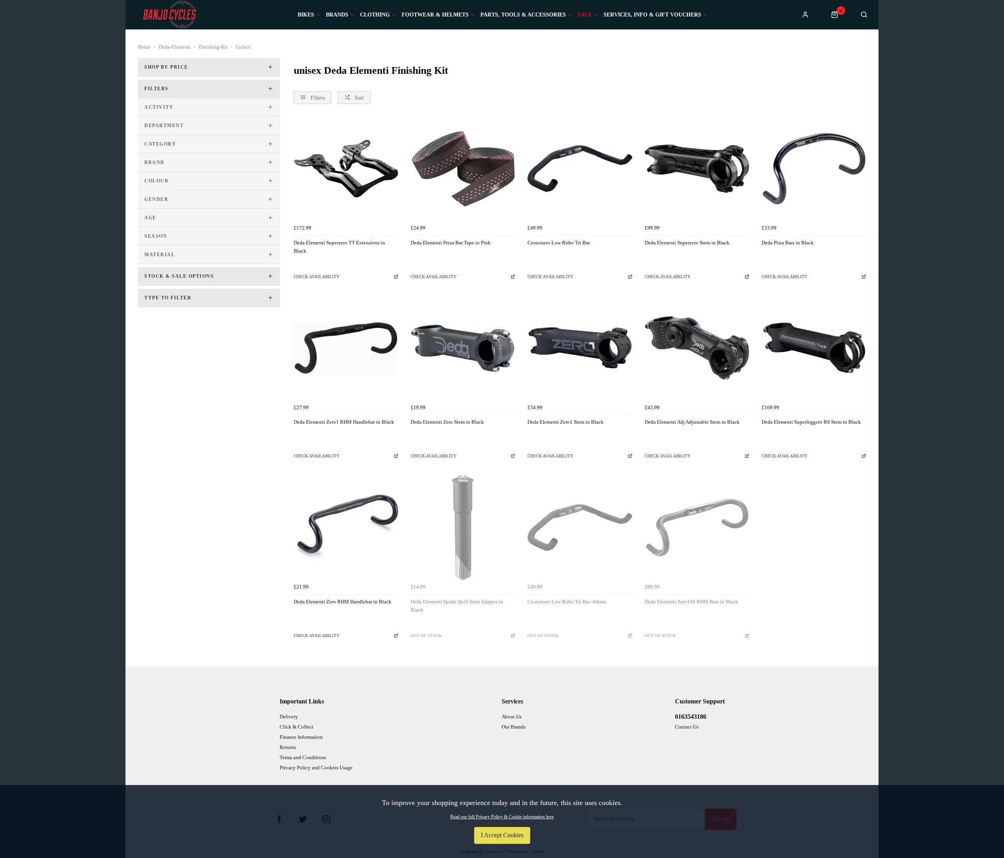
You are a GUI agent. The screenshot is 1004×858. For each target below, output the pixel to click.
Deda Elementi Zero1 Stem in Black (565, 422)
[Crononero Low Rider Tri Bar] (579, 169)
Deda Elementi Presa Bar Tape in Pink (451, 243)
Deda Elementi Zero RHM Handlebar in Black (342, 602)
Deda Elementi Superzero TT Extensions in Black (339, 247)
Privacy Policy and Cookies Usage (316, 768)
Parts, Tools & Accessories (523, 15)
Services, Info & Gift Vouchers (652, 15)
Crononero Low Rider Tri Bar (558, 243)
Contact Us (686, 727)
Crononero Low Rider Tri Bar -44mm (566, 602)
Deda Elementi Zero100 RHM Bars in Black (691, 602)
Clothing (375, 15)
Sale (585, 15)
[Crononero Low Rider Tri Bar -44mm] (579, 527)
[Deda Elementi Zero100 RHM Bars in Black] (697, 527)
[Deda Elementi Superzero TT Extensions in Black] (346, 169)
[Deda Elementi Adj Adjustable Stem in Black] (697, 348)
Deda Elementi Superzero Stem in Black (687, 243)
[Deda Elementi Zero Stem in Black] (463, 348)
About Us (512, 717)
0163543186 (690, 716)
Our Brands (514, 727)
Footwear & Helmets (435, 15)
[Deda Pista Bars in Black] (814, 169)
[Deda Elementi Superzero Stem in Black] (697, 169)
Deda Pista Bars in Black (788, 243)
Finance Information (301, 737)
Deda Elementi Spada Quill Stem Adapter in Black (457, 606)
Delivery (289, 717)
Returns (288, 747)
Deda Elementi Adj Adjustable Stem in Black (692, 422)
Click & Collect (296, 727)
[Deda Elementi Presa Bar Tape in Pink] (463, 169)
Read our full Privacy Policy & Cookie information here (502, 816)
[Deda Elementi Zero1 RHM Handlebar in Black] (346, 348)
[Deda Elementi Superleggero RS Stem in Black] (814, 348)
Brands (337, 15)
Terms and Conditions (303, 757)
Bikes (306, 15)
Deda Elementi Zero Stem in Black (447, 422)
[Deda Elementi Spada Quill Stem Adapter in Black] (463, 527)
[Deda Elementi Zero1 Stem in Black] (579, 348)
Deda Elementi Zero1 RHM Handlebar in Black (344, 422)
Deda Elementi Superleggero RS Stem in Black (811, 422)
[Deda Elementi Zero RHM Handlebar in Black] (346, 527)
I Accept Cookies (502, 835)
